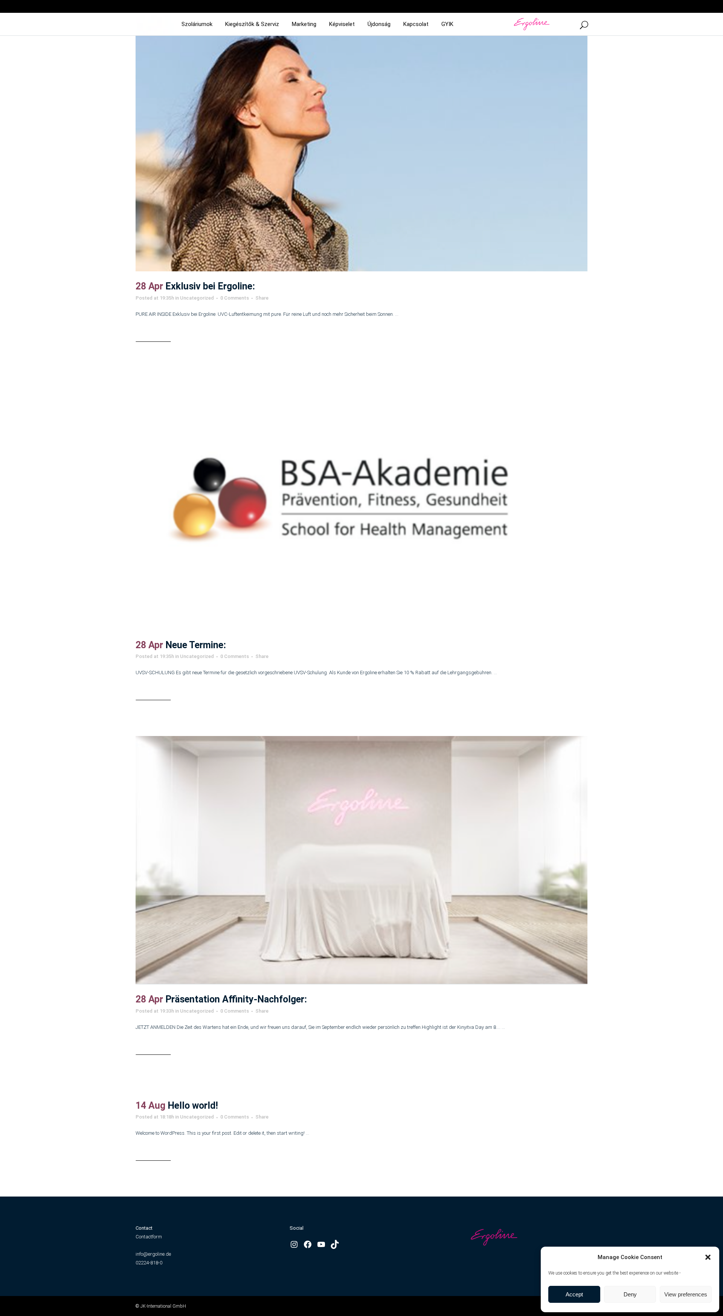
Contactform (149, 1236)
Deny (630, 1294)
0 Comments (234, 298)
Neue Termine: (195, 645)
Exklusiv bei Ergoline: (210, 286)
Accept (574, 1294)
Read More (153, 335)
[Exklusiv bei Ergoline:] (361, 147)
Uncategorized (197, 298)
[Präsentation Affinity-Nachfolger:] (361, 860)
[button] (708, 1257)
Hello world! (193, 1105)
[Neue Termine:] (361, 504)
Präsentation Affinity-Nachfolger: (236, 999)
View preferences (685, 1294)
